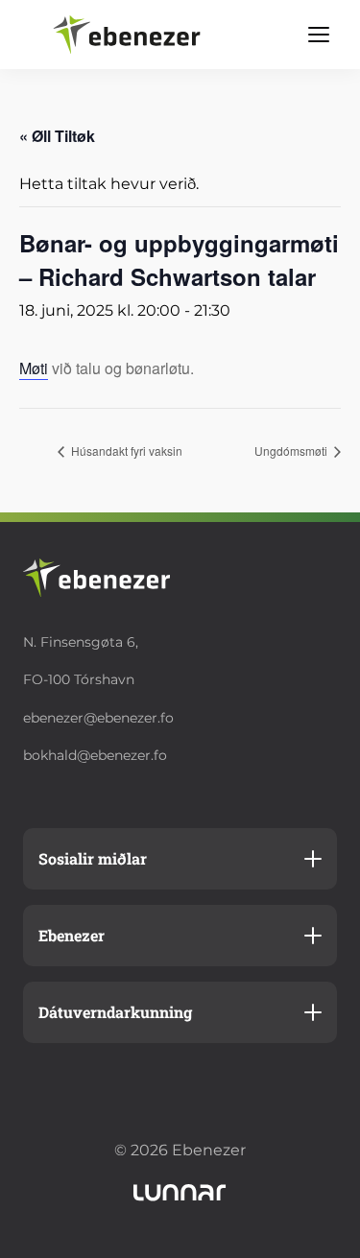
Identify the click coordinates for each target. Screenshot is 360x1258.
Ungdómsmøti (292, 450)
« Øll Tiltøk (57, 136)
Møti (33, 368)
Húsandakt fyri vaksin (125, 450)
